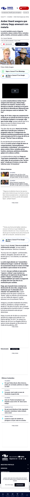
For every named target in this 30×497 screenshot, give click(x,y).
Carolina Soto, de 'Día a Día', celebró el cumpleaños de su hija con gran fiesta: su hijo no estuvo (19, 176)
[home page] (7, 8)
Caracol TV (3, 16)
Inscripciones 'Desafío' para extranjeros (11, 12)
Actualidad (9, 16)
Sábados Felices (9, 416)
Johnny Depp (15, 349)
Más (27, 495)
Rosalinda (7, 390)
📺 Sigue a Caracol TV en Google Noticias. (15, 240)
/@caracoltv (8, 44)
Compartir (23, 44)
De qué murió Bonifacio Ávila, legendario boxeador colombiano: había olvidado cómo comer (16, 411)
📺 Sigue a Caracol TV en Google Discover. (15, 76)
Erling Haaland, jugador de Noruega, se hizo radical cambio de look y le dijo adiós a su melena (19, 184)
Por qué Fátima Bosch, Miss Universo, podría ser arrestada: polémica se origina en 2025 (16, 384)
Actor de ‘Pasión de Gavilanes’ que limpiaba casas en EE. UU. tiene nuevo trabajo (16, 401)
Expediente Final (9, 407)
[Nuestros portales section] (28, 465)
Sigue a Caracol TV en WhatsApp (15, 71)
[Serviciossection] (28, 468)
